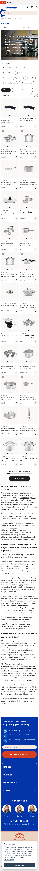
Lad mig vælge (9, 859)
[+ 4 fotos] (29, 261)
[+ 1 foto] (29, 231)
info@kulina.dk (19, 821)
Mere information (17, 857)
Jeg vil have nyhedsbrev (19, 754)
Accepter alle (19, 865)
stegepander (24, 498)
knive (18, 500)
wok (33, 498)
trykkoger (13, 528)
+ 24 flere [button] (19, 478)
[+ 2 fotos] (10, 446)
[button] (19, 90)
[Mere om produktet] (10, 108)
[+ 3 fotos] (10, 138)
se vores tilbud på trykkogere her (20, 694)
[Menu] (2, 7)
